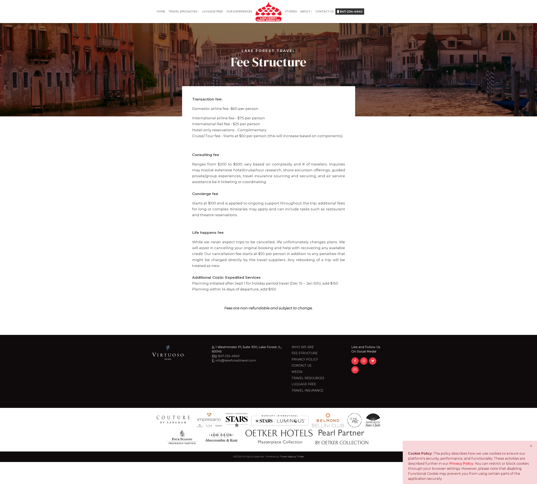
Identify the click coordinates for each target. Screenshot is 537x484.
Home (161, 11)
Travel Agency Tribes (292, 456)
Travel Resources (308, 378)
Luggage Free (212, 11)
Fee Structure (305, 353)
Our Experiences (239, 11)
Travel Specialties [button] (182, 11)
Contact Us (324, 11)
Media (297, 372)
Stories (291, 11)
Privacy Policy (305, 359)
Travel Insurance (307, 390)
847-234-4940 (350, 11)
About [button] (305, 11)
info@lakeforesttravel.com (235, 360)
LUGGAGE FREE (304, 384)
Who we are (303, 347)
